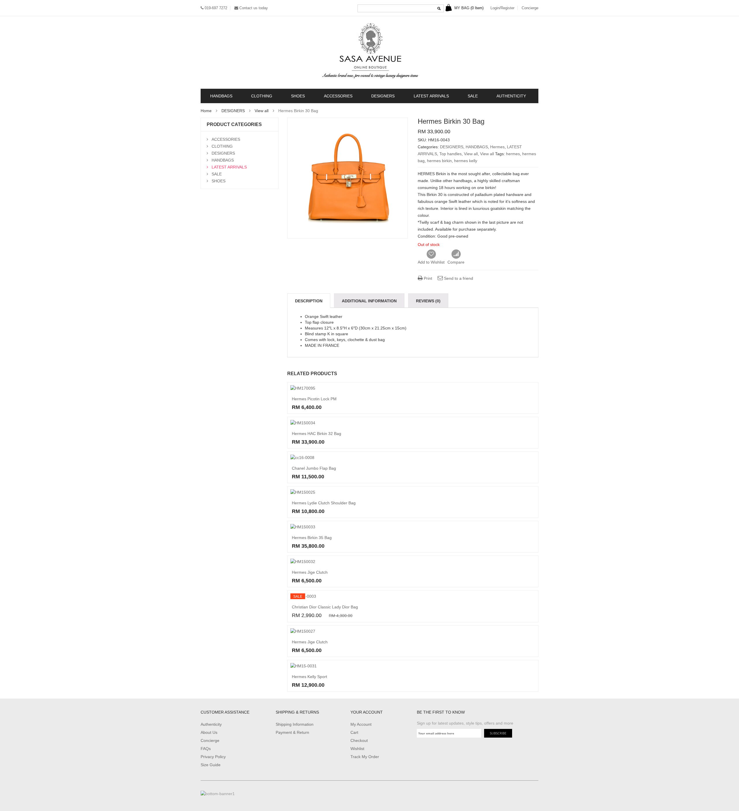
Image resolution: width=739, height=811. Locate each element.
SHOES (298, 96)
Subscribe (498, 733)
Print (427, 278)
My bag (468, 8)
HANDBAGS (221, 96)
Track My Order (364, 756)
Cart (354, 732)
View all (261, 110)
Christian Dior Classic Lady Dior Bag (325, 607)
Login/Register (502, 8)
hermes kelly (465, 160)
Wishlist (357, 748)
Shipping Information (294, 724)
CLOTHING (261, 96)
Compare (455, 254)
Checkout (359, 740)
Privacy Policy (213, 756)
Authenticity (211, 724)
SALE (473, 96)
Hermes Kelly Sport (309, 676)
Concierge (530, 8)
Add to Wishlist (431, 262)
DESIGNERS (383, 96)
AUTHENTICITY (511, 96)
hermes (513, 153)
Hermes (497, 147)
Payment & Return (292, 732)
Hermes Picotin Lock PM (314, 399)
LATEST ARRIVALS (431, 96)
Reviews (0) (428, 301)
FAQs (206, 748)
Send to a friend (458, 278)
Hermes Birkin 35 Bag (312, 537)
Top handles (450, 153)
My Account (361, 724)
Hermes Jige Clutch (310, 572)
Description (308, 301)
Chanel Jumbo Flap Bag (314, 468)
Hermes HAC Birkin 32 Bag (316, 433)
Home (206, 110)
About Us (209, 732)
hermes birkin (439, 160)
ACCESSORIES (338, 96)
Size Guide (211, 764)
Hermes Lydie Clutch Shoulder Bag (324, 503)
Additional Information (369, 301)
